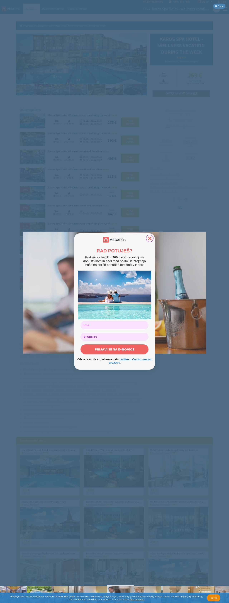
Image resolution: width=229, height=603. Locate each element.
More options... (137, 599)
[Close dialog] (149, 238)
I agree (213, 597)
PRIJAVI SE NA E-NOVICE (114, 349)
